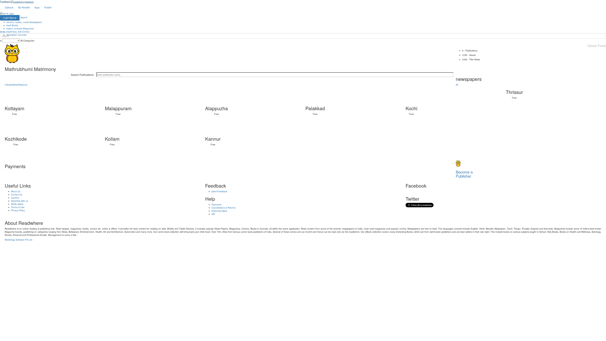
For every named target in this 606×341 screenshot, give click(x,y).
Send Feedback (219, 191)
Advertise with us (19, 200)
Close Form (597, 45)
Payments (216, 204)
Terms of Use (17, 207)
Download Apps (219, 210)
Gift (213, 213)
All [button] (457, 84)
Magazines (20, 28)
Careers (15, 197)
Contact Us (16, 194)
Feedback (5, 1)
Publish (48, 7)
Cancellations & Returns (223, 207)
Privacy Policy (18, 210)
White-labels (17, 204)
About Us (15, 191)
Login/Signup (9, 17)
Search (23, 17)
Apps (37, 7)
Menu (3, 31)
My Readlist (24, 7)
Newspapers (24, 22)
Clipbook (9, 7)
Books (12, 25)
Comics (17, 31)
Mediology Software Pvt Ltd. (19, 239)
